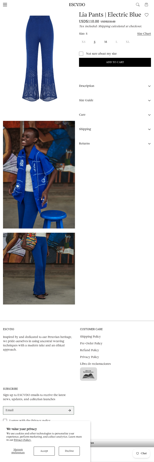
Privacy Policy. (22, 440)
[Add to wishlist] (146, 14)
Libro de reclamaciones (95, 364)
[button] (146, 4)
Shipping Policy (90, 336)
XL (128, 42)
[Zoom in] (68, 17)
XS (83, 42)
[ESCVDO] (77, 4)
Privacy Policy (89, 357)
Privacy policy (41, 420)
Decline (69, 451)
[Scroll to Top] (146, 440)
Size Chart (144, 33)
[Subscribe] (69, 410)
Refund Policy (89, 350)
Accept (44, 451)
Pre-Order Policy (91, 343)
